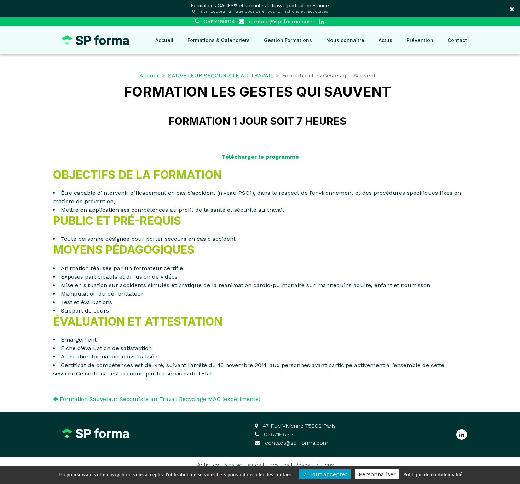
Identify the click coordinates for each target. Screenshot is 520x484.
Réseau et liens (314, 464)
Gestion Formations (288, 40)
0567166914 (278, 434)
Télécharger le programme (260, 156)
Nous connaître (345, 40)
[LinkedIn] (321, 21)
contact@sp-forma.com (280, 21)
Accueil (164, 40)
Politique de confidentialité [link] (432, 474)
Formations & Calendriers (218, 40)
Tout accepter (327, 474)
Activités (208, 464)
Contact (457, 40)
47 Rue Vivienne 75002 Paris (298, 425)
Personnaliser (377, 474)
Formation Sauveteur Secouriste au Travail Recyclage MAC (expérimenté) (159, 399)
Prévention (419, 40)
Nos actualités (242, 464)
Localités (277, 464)
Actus (385, 40)
